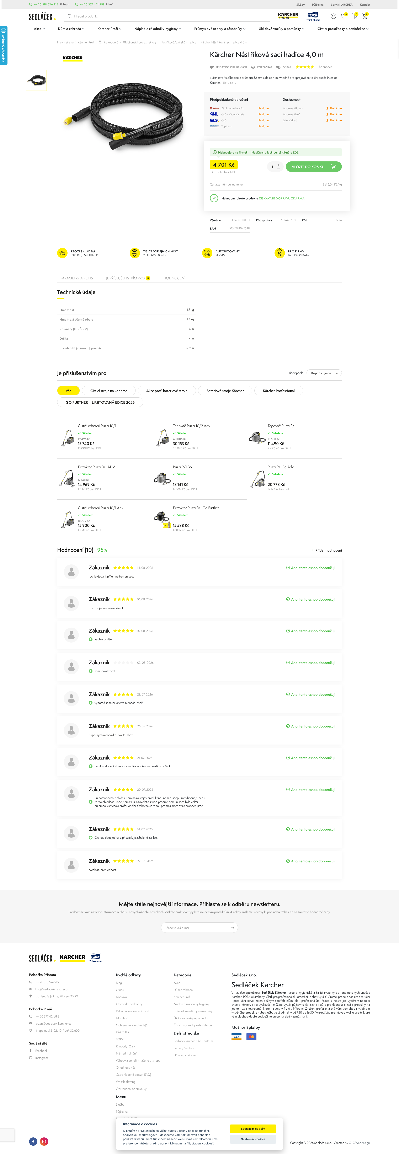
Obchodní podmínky (129, 1004)
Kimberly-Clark (125, 1046)
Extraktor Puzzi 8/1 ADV (96, 467)
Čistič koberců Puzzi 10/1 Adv (100, 507)
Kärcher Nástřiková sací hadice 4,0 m (224, 42)
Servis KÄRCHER (341, 4)
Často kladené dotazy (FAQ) (133, 1075)
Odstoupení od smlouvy (131, 1089)
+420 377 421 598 (92, 4)
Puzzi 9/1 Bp (182, 467)
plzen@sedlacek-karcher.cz (53, 1023)
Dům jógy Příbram (185, 1055)
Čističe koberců (108, 42)
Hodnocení (174, 278)
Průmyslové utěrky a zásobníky (193, 1011)
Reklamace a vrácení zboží (132, 1011)
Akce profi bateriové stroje (166, 390)
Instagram (41, 1058)
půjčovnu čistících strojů (307, 1005)
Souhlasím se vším (253, 1128)
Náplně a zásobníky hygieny (191, 1004)
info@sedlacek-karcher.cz (51, 989)
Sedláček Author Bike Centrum (193, 1041)
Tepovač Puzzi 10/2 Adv (191, 425)
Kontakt (365, 4)
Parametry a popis (76, 278)
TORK (120, 1039)
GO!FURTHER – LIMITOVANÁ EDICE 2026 (100, 402)
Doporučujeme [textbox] (321, 373)
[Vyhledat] (69, 16)
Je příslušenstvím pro (127, 278)
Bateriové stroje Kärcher (225, 390)
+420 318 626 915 (46, 4)
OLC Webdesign (359, 1143)
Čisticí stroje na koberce (108, 390)
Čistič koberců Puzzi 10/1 (97, 425)
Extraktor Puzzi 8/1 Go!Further (196, 507)
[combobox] (324, 372)
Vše (68, 390)
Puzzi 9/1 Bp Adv (281, 467)
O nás (120, 990)
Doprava (121, 997)
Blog (119, 983)
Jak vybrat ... (123, 1018)
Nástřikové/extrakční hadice (178, 42)
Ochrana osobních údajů (131, 1025)
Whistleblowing (125, 1082)
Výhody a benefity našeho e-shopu (138, 1060)
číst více (228, 83)
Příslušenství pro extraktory (139, 42)
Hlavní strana (65, 42)
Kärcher (236, 997)
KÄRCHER (122, 1032)
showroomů (253, 1008)
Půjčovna (318, 4)
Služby (300, 4)
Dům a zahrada (183, 990)
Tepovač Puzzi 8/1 (282, 425)
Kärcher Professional (279, 390)
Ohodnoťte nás (125, 1067)
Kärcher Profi (86, 42)
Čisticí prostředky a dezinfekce (193, 1025)
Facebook (41, 1051)
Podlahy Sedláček (185, 1048)
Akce (177, 983)
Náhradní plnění (126, 1053)
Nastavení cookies (253, 1139)
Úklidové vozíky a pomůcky (191, 1018)
